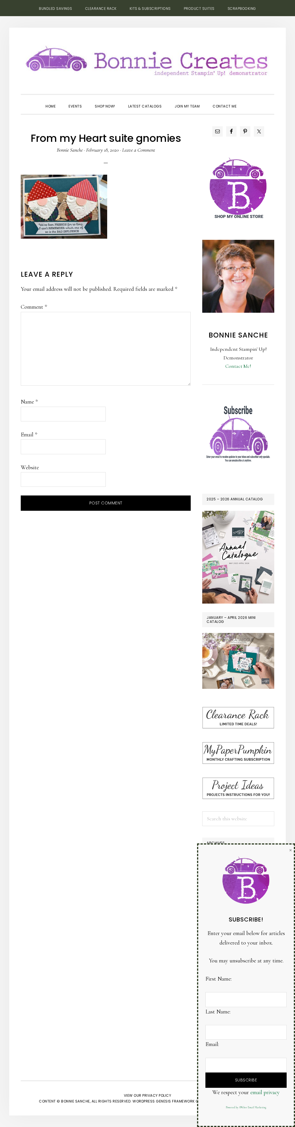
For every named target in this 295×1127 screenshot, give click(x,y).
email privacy (265, 1092)
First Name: (218, 978)
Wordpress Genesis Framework (164, 1101)
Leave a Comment (138, 150)
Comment (34, 307)
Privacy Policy (156, 1095)
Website (30, 467)
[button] (249, 101)
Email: (212, 1044)
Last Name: (217, 1011)
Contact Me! (238, 366)
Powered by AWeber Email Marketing (246, 1107)
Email (29, 434)
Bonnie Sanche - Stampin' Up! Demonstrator (147, 59)
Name (29, 401)
